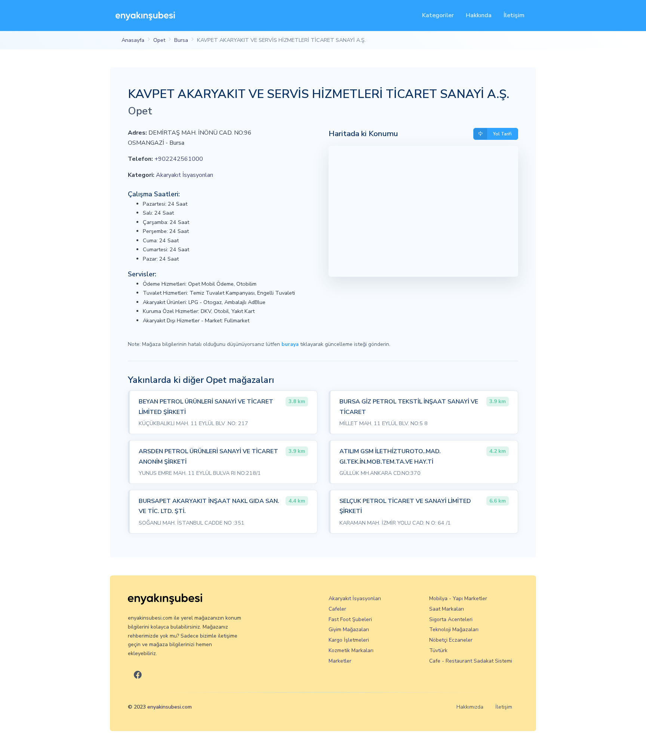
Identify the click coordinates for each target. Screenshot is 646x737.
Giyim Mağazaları (349, 629)
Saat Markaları (446, 608)
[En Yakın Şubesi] (145, 15)
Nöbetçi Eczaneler (451, 640)
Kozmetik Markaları (351, 650)
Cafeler (337, 608)
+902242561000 (178, 159)
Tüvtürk (438, 650)
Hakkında (479, 15)
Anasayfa (132, 40)
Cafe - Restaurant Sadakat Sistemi (470, 660)
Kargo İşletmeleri (349, 640)
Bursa (181, 40)
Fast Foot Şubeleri (350, 619)
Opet (159, 40)
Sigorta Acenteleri (451, 619)
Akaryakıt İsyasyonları (184, 175)
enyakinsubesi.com (169, 706)
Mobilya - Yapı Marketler (458, 598)
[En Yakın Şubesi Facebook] (138, 675)
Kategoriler (438, 15)
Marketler (340, 660)
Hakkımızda (469, 706)
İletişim (514, 15)
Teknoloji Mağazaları (454, 629)
